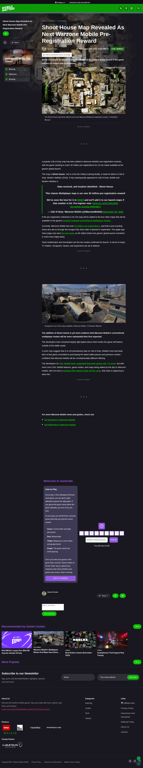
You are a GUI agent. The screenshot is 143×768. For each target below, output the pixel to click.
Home (44, 21)
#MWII (80, 200)
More (137, 626)
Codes (88, 708)
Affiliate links (129, 703)
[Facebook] (126, 8)
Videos (88, 718)
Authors (124, 732)
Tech (87, 713)
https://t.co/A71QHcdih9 (105, 203)
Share (16, 42)
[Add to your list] (5, 42)
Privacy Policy (127, 708)
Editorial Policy (127, 722)
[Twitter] (121, 8)
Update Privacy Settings (72, 762)
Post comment (49, 614)
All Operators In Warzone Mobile (59, 420)
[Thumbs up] (6, 33)
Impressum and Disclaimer (52, 762)
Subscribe (133, 677)
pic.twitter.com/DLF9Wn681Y (85, 206)
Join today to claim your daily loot (79, 2)
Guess (113, 540)
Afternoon (13, 74)
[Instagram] (131, 8)
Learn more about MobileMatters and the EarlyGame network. (26, 709)
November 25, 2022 (113, 212)
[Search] (138, 8)
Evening (12, 79)
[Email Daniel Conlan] (123, 596)
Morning (12, 69)
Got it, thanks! (60, 578)
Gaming (52, 21)
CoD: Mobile (62, 21)
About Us (125, 727)
